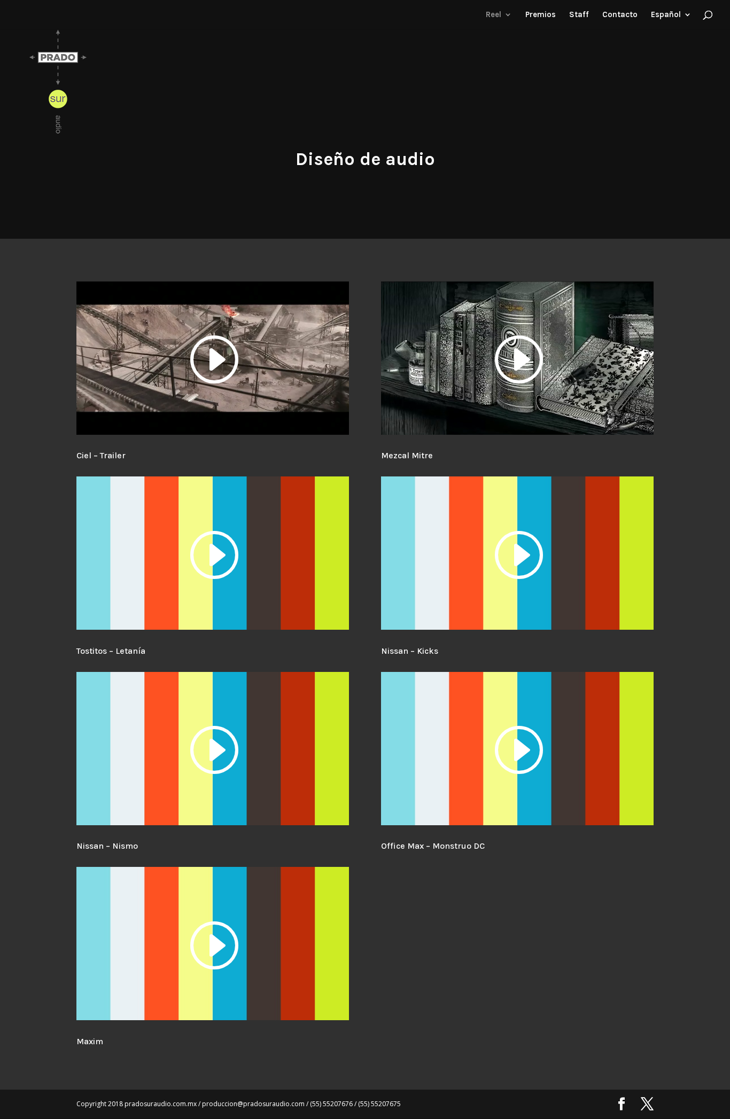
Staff (579, 15)
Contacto (620, 15)
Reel (493, 15)
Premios (540, 15)
